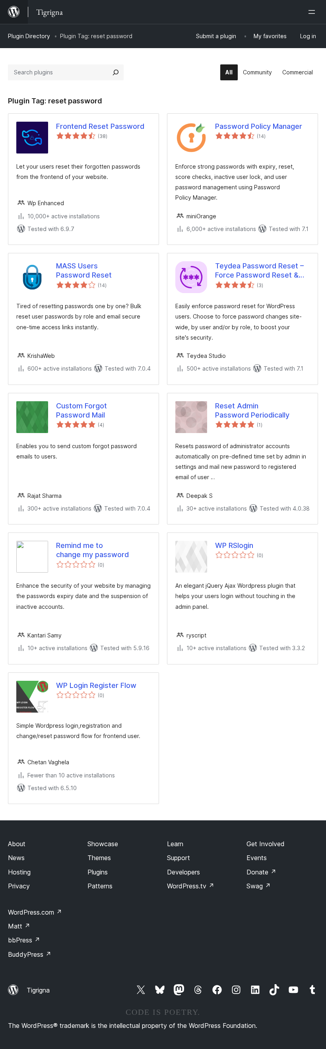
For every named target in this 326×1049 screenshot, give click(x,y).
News (16, 858)
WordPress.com (35, 912)
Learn (175, 844)
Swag (258, 886)
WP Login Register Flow (96, 685)
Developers (183, 872)
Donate (261, 872)
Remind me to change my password (92, 550)
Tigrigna (38, 990)
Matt (19, 926)
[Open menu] (313, 12)
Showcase (102, 844)
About (16, 844)
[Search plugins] (116, 72)
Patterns (100, 886)
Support (178, 858)
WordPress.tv (190, 886)
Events (256, 858)
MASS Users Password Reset (84, 270)
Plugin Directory (29, 36)
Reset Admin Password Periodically (252, 410)
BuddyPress (29, 954)
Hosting (19, 872)
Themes (99, 858)
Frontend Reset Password (100, 126)
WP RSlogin (234, 545)
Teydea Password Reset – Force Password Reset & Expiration (259, 271)
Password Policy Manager (258, 126)
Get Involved (265, 844)
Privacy (19, 886)
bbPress (24, 940)
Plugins (97, 872)
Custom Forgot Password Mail (81, 410)
